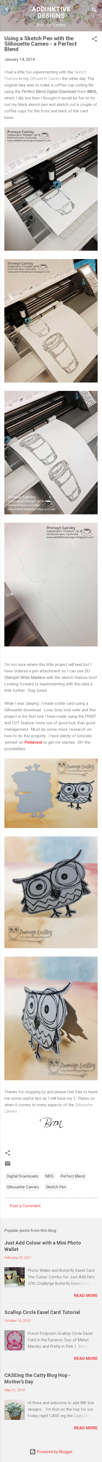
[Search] (94, 11)
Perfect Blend (73, 1176)
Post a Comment (25, 1205)
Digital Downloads (22, 1176)
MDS (49, 1176)
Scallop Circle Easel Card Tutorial (42, 1312)
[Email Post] (7, 1165)
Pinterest (33, 742)
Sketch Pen (56, 1187)
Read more (86, 1295)
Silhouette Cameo (23, 1187)
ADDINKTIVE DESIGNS (51, 12)
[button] (94, 40)
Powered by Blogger (54, 1451)
